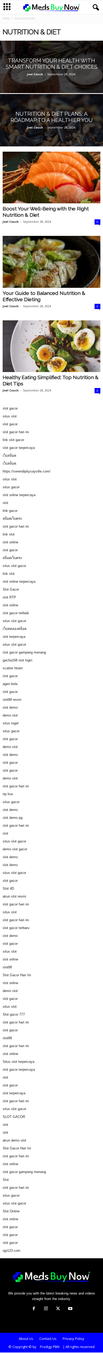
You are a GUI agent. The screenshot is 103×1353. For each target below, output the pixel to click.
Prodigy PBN (49, 1346)
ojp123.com (11, 1251)
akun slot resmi (14, 896)
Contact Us (48, 1338)
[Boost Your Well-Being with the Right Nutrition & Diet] (51, 177)
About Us (26, 1338)
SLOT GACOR (14, 1117)
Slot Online (11, 1211)
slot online (10, 542)
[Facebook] (34, 1309)
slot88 (7, 967)
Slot (6, 1180)
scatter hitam (13, 668)
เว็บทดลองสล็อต (14, 629)
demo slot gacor (15, 849)
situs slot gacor (14, 566)
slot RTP (9, 597)
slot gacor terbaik (16, 613)
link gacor (10, 511)
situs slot (10, 416)
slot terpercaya (14, 637)
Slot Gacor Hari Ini (17, 975)
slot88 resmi (12, 700)
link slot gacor (13, 440)
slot (5, 503)
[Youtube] (69, 1309)
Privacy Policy (73, 1338)
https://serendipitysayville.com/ (26, 471)
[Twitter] (58, 1309)
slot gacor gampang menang (24, 652)
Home (6, 18)
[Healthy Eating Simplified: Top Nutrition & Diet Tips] (51, 346)
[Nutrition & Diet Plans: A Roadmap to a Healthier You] (51, 134)
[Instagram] (46, 1309)
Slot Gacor (11, 589)
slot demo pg (12, 818)
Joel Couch (35, 74)
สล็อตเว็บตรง (12, 519)
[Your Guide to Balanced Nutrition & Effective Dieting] (51, 262)
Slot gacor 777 (14, 1014)
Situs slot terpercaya (18, 1062)
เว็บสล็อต (9, 456)
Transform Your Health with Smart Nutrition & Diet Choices (51, 63)
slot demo (10, 707)
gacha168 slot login (17, 660)
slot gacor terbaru (16, 928)
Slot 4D (8, 888)
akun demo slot (14, 1140)
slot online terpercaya (19, 495)
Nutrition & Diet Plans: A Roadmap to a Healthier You (52, 117)
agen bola (10, 684)
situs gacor (11, 487)
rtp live (8, 794)
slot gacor (10, 408)
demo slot (10, 715)
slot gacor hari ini (16, 432)
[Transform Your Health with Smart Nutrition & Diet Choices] (51, 81)
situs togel (10, 723)
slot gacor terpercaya (19, 448)
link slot (9, 534)
